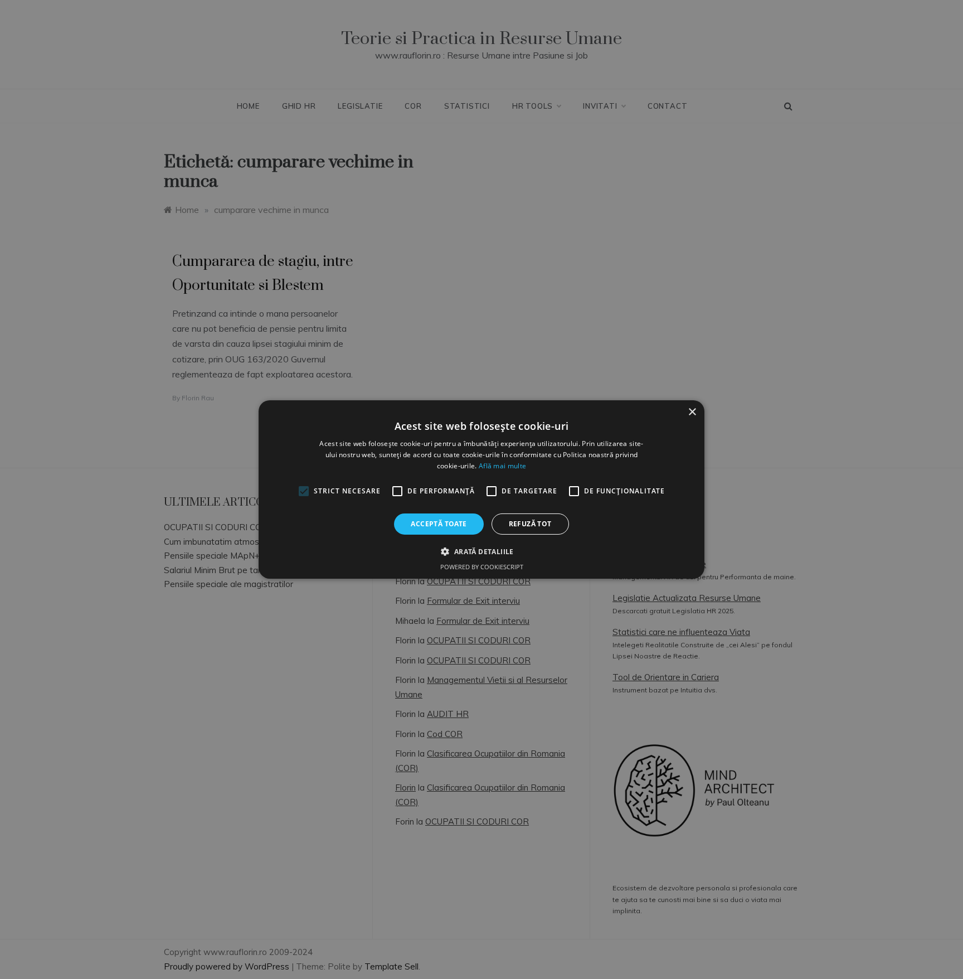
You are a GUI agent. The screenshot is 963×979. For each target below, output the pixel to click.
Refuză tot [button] (530, 524)
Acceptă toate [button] (438, 524)
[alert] (481, 489)
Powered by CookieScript (481, 567)
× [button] (692, 412)
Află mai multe (502, 466)
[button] (481, 551)
